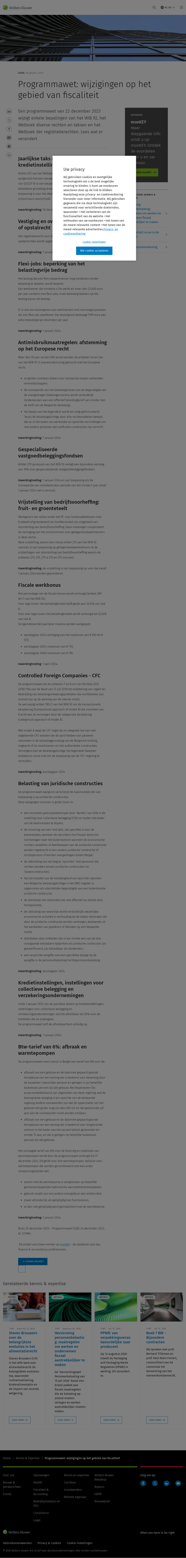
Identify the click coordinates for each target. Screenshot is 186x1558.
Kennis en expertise (76, 1475)
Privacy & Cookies (49, 1543)
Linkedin (166, 1483)
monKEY (65, 1244)
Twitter (155, 1483)
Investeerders (73, 1489)
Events (7, 1494)
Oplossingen (41, 1475)
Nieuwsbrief (102, 1501)
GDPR (97, 1494)
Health (37, 1482)
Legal (37, 1520)
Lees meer (18, 1419)
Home (7, 1458)
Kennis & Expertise (28, 1458)
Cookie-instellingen (94, 242)
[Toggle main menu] (180, 7)
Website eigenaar (75, 1497)
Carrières (70, 1482)
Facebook (143, 1483)
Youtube (178, 1483)
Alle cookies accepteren (94, 250)
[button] (9, 111)
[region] (94, 208)
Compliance (41, 1513)
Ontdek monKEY (142, 172)
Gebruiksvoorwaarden (17, 1543)
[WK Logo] (16, 1532)
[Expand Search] (154, 7)
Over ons (8, 1475)
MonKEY (32, 1261)
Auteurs (99, 1487)
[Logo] (20, 7)
